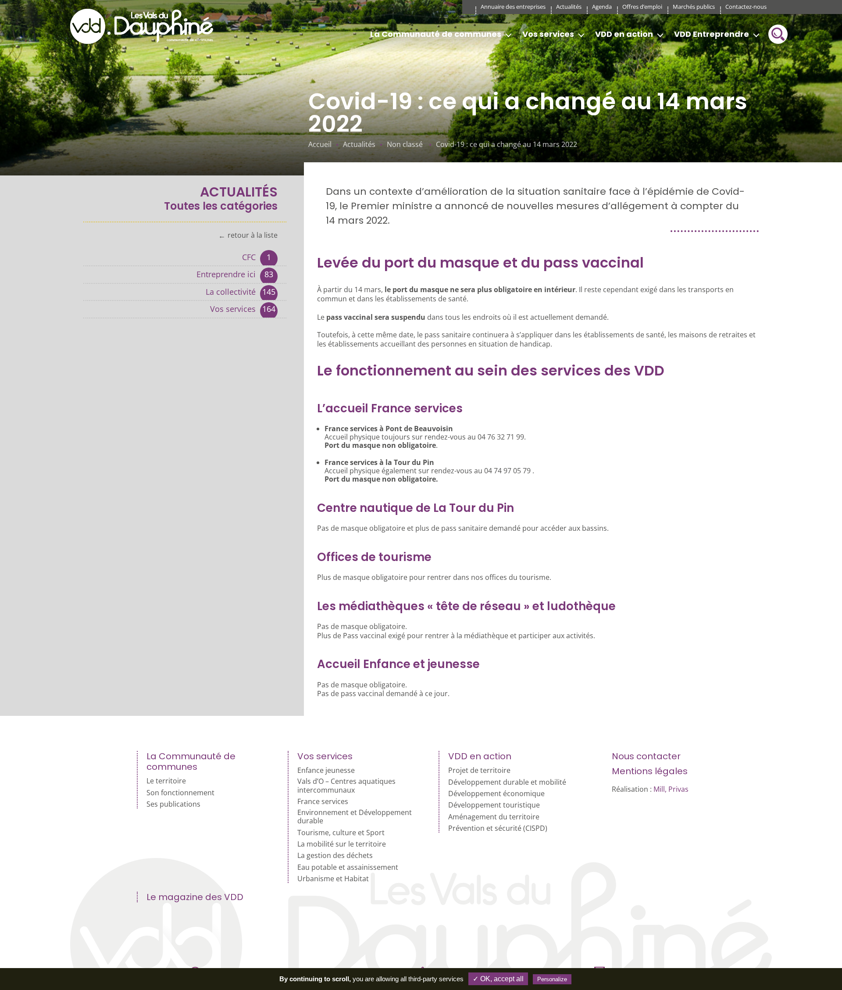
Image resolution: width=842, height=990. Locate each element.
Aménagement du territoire (493, 817)
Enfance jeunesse (326, 770)
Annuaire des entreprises (513, 7)
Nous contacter (646, 756)
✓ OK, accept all (498, 979)
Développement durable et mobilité (507, 782)
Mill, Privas (671, 789)
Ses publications (173, 804)
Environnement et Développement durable (354, 816)
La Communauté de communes (435, 34)
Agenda (602, 7)
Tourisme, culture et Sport (341, 833)
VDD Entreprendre (711, 34)
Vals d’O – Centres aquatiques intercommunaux (346, 785)
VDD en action (624, 34)
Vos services (548, 34)
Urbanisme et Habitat (333, 879)
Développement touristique (494, 805)
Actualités (569, 7)
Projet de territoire (479, 770)
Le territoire (166, 781)
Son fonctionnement (180, 793)
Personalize (552, 979)
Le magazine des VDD (194, 897)
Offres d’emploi (642, 7)
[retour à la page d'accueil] (144, 26)
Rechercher (778, 34)
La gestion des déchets (335, 855)
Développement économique (496, 794)
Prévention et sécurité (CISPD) (497, 828)
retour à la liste (253, 235)
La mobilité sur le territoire (341, 844)
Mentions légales (650, 771)
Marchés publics (694, 7)
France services (322, 801)
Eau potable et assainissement (347, 867)
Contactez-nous (746, 7)
